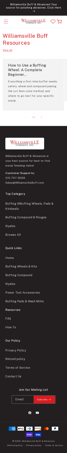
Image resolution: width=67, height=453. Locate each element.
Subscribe (42, 399)
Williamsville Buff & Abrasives (38, 441)
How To (10, 327)
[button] (6, 21)
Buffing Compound (18, 275)
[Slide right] (41, 117)
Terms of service (54, 445)
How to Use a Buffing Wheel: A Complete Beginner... (27, 70)
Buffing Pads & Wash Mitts (24, 301)
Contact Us (13, 376)
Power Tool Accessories (22, 292)
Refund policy (15, 359)
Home (9, 258)
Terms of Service (17, 367)
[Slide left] (26, 117)
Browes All (13, 234)
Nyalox (10, 226)
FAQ (8, 318)
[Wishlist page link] (53, 21)
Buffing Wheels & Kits (21, 266)
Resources (12, 310)
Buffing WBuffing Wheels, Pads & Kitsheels (29, 206)
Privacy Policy (15, 350)
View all (8, 50)
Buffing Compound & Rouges (26, 217)
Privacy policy (34, 445)
